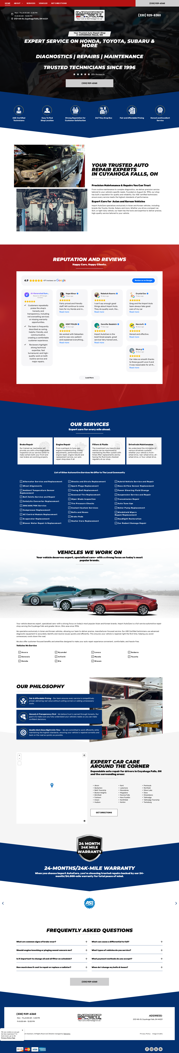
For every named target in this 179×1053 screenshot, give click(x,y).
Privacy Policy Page (8, 1038)
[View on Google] (61, 294)
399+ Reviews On (98, 74)
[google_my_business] (161, 1049)
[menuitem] (9, 3)
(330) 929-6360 (149, 15)
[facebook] (147, 1049)
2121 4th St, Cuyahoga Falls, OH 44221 (31, 19)
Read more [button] (64, 312)
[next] (176, 903)
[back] (3, 903)
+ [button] (19, 755)
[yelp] (156, 1049)
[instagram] (152, 1049)
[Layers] (84, 755)
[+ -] (51, 788)
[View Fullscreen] (19, 763)
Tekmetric (66, 1034)
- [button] (19, 758)
